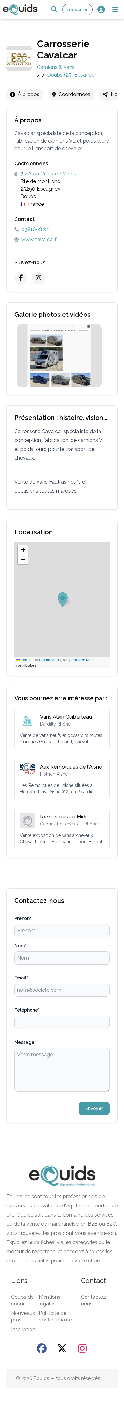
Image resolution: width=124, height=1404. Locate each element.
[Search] (54, 9)
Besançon (86, 75)
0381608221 (35, 229)
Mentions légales (49, 1300)
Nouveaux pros (23, 1316)
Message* (25, 1042)
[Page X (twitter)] (62, 1348)
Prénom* (23, 918)
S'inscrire (77, 9)
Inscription (23, 1330)
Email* (21, 977)
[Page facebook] (41, 1348)
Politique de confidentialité (55, 1316)
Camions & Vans (56, 67)
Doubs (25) (60, 75)
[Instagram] (38, 278)
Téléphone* (26, 1010)
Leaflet (26, 659)
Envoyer (94, 1108)
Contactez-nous (94, 1300)
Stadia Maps (50, 659)
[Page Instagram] (82, 1348)
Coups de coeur (22, 1300)
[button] (115, 9)
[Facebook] (20, 278)
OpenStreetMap (80, 659)
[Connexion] (101, 9)
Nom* (20, 945)
